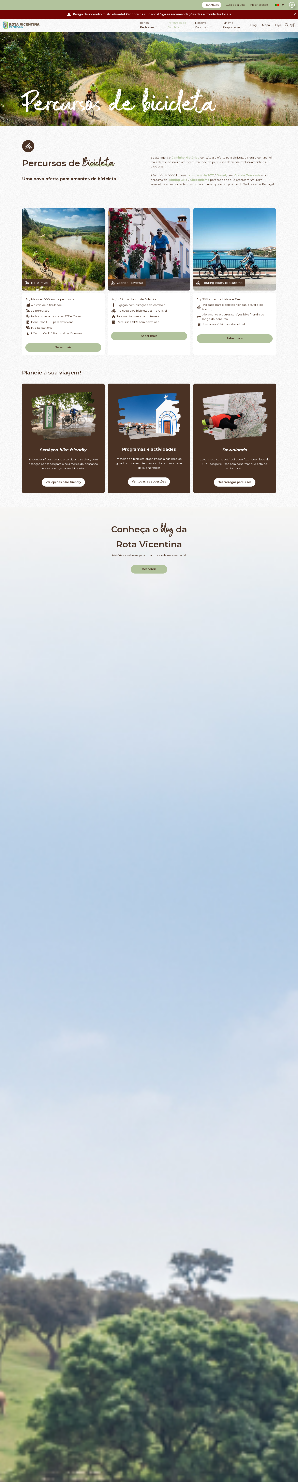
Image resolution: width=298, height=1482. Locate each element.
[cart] (292, 25)
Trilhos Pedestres (147, 25)
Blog (253, 25)
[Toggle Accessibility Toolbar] (292, 5)
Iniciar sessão (258, 4)
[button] (279, 5)
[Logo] (21, 25)
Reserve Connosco (202, 25)
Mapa (266, 25)
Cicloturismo (199, 179)
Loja (278, 25)
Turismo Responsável (231, 25)
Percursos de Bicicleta (176, 25)
